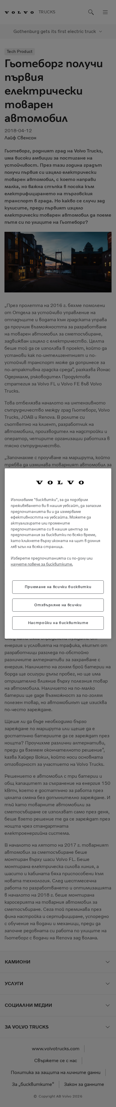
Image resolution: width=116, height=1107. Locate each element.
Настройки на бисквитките (58, 623)
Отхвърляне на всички (57, 605)
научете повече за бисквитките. (42, 564)
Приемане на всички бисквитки (58, 587)
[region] (58, 553)
